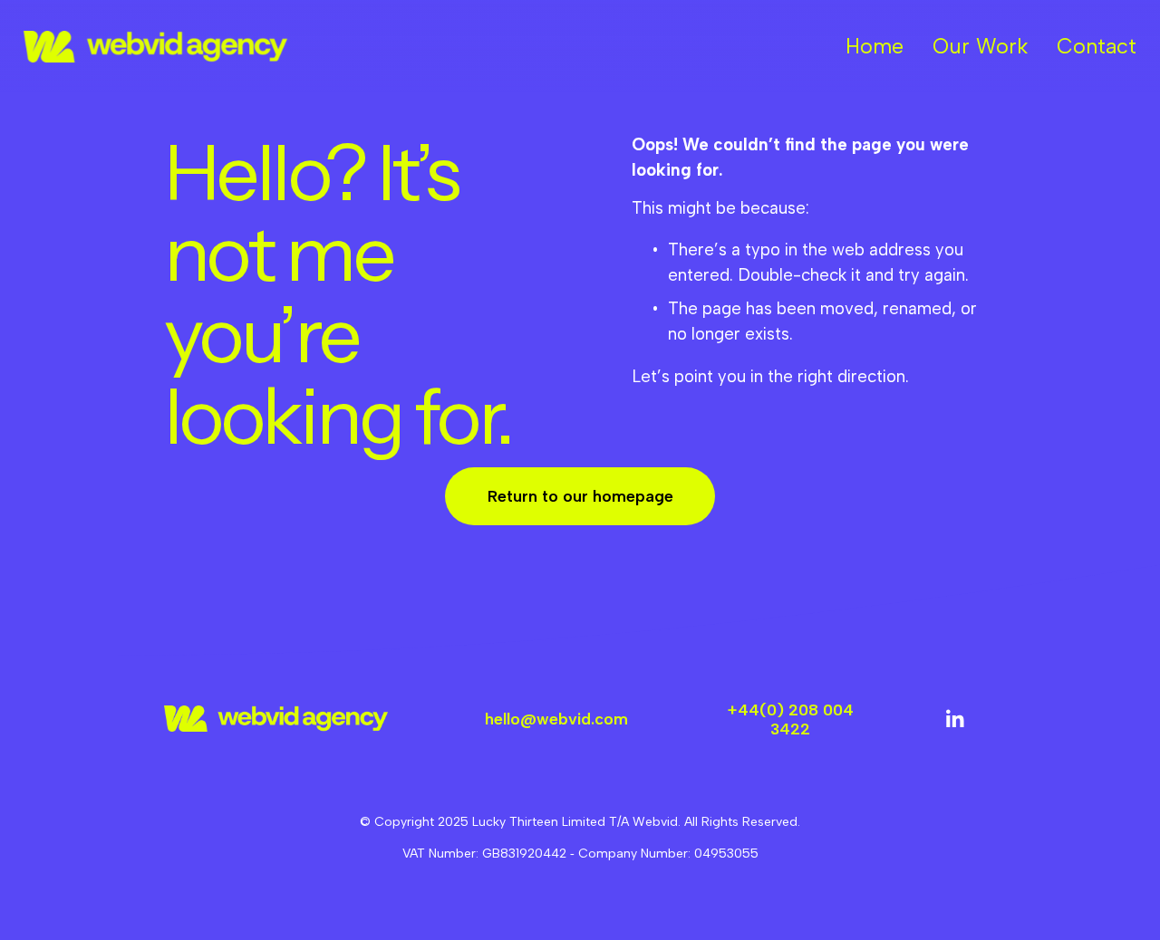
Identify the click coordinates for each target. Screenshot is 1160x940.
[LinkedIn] (954, 719)
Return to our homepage (580, 495)
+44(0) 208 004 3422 (791, 719)
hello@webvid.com (556, 718)
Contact (1096, 46)
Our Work (980, 46)
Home (875, 46)
